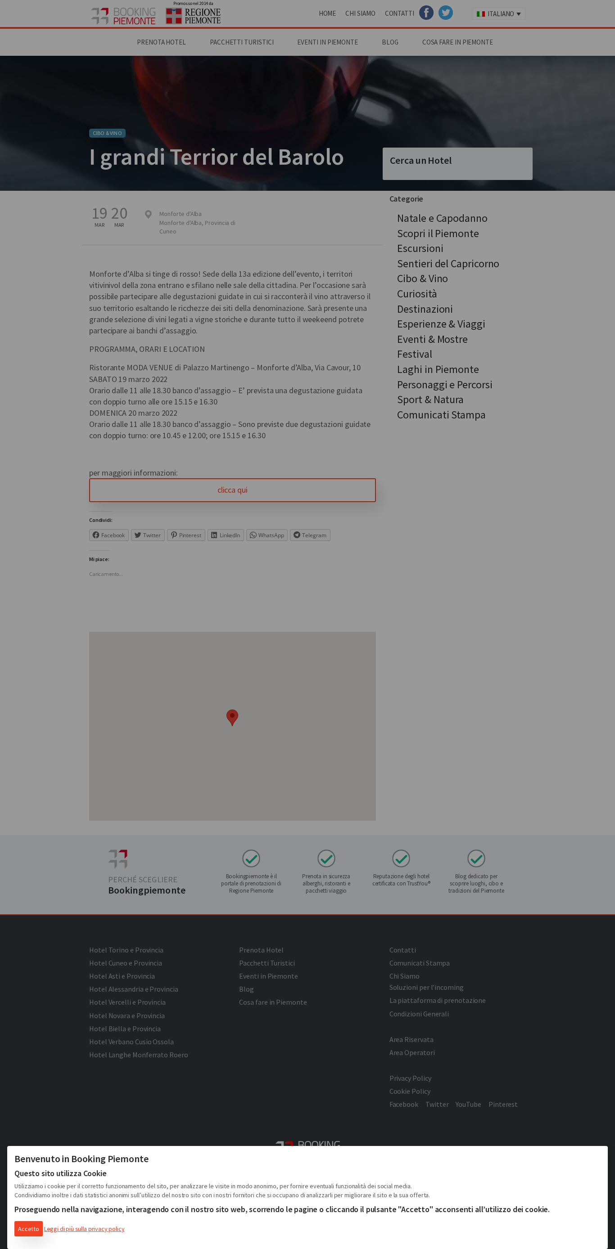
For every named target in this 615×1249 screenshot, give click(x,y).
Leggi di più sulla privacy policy (84, 1229)
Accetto (28, 1229)
